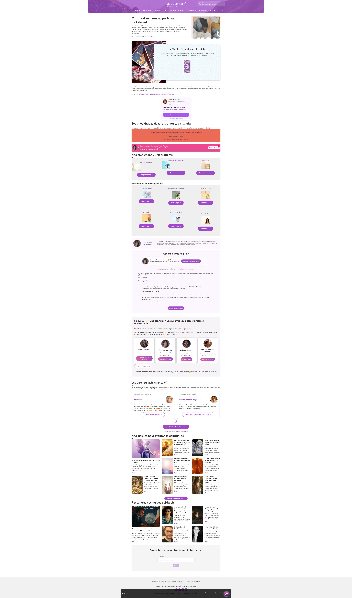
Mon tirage (145, 201)
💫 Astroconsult (191, 10)
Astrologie (157, 10)
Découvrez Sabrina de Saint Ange (197, 414)
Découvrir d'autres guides (143, 366)
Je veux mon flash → (176, 115)
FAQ (183, 581)
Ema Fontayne (144, 350)
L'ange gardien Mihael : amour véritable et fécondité (212, 460)
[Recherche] (222, 11)
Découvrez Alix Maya (152, 414)
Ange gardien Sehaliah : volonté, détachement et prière (211, 479)
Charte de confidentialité (188, 586)
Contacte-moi (214, 148)
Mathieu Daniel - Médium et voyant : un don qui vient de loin (181, 529)
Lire (133, 473)
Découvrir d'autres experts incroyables (176, 431)
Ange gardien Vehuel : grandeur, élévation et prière (182, 460)
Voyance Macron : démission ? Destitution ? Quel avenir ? (142, 530)
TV (219, 10)
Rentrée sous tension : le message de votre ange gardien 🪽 (182, 442)
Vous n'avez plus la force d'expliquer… (175, 108)
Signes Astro (147, 10)
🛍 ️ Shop (212, 10)
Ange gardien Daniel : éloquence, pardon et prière (212, 442)
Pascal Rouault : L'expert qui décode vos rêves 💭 (212, 509)
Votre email (162, 556)
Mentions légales (161, 586)
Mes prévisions (145, 175)
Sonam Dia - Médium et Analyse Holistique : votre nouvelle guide (212, 529)
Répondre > (145, 281)
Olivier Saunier (186, 350)
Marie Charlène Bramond (207, 351)
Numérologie (203, 10)
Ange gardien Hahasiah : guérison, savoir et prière (146, 461)
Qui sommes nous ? (175, 581)
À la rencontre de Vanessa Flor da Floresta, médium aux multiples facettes (182, 510)
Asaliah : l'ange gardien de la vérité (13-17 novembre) (151, 478)
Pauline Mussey (151, 36)
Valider (176, 565)
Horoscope (137, 10)
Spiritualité (172, 10)
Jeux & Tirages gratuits (193, 581)
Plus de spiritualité (173, 498)
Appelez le (175, 427)
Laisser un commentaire (176, 308)
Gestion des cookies (173, 586)
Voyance (181, 10)
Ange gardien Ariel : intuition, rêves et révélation (181, 478)
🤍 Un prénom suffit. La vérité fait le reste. (173, 111)
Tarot (164, 10)
